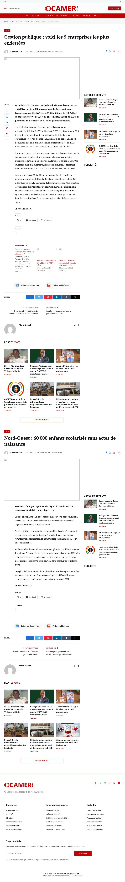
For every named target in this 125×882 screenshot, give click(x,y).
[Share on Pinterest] (114, 52)
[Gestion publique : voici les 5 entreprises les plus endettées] (42, 78)
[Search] (5, 1)
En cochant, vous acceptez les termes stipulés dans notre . (39, 860)
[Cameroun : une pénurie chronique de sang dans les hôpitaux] (68, 730)
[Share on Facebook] (106, 52)
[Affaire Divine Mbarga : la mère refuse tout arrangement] (68, 356)
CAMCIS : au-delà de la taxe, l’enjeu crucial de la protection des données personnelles (15, 403)
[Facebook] (6, 111)
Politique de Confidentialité (59, 860)
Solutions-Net (74, 873)
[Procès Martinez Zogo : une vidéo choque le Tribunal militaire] (16, 356)
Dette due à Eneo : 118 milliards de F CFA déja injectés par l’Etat (67, 263)
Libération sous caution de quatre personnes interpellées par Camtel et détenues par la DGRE (67, 403)
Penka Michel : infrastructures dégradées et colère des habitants (41, 403)
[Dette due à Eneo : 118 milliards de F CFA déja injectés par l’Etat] (69, 253)
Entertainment (63, 16)
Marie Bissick (17, 52)
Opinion (87, 16)
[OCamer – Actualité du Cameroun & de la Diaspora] (62, 8)
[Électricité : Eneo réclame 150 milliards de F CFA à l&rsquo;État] (47, 253)
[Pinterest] (6, 127)
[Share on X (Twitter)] (110, 52)
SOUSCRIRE (114, 8)
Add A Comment (42, 420)
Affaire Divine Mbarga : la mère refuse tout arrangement (67, 369)
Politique (36, 16)
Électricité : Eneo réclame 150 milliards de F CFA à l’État (46, 263)
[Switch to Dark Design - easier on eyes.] (120, 1)
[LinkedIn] (6, 122)
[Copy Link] (6, 139)
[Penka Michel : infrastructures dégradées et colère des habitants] (42, 389)
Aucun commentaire (44, 52)
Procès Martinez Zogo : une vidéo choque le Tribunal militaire (14, 369)
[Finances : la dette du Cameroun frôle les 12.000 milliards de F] (26, 260)
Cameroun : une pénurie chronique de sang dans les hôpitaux (67, 743)
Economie (49, 16)
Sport (76, 16)
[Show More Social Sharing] (119, 52)
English (96, 16)
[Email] (6, 133)
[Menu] (5, 8)
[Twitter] (6, 116)
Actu (27, 16)
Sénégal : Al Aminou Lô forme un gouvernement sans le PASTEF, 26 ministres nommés (41, 370)
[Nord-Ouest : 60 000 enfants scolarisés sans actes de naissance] (42, 480)
